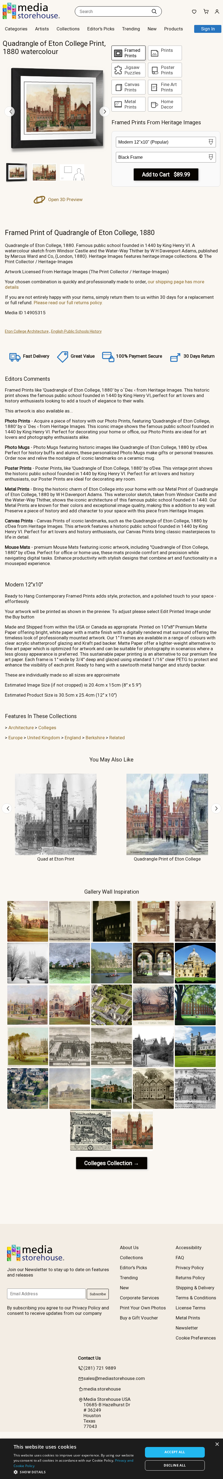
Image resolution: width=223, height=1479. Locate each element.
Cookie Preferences (196, 1338)
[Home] (37, 17)
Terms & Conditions (196, 1297)
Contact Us (89, 1358)
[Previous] (9, 111)
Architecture (21, 727)
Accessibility (189, 1247)
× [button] (217, 1444)
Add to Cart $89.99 (166, 174)
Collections (68, 28)
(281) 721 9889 (99, 1368)
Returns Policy (190, 1277)
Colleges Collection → (111, 1163)
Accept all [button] (175, 1452)
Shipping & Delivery (195, 1287)
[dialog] (111, 1459)
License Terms (191, 1307)
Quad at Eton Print (55, 859)
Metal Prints (188, 1318)
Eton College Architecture (27, 331)
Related (117, 737)
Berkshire (95, 737)
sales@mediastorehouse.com (114, 1378)
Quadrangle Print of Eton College (167, 859)
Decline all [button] (175, 1465)
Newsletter (187, 1328)
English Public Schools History (76, 331)
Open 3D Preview (65, 199)
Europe (15, 737)
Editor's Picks (100, 28)
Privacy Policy (190, 1267)
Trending (131, 28)
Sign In (208, 28)
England (73, 737)
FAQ (180, 1257)
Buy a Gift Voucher (139, 1318)
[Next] (105, 111)
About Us (129, 1247)
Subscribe (98, 1294)
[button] (76, 1472)
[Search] (154, 11)
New (152, 28)
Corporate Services (139, 1297)
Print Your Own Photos (143, 1307)
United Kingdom (43, 737)
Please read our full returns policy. (68, 302)
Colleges (47, 727)
